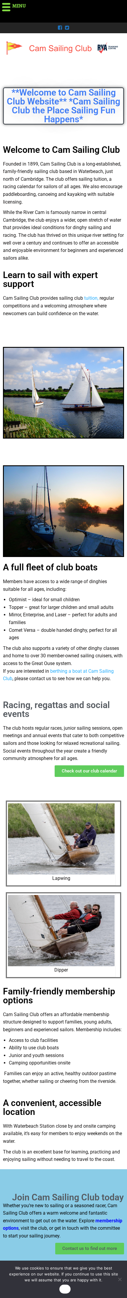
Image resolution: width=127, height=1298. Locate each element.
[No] (120, 1279)
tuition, (92, 298)
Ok (65, 1289)
